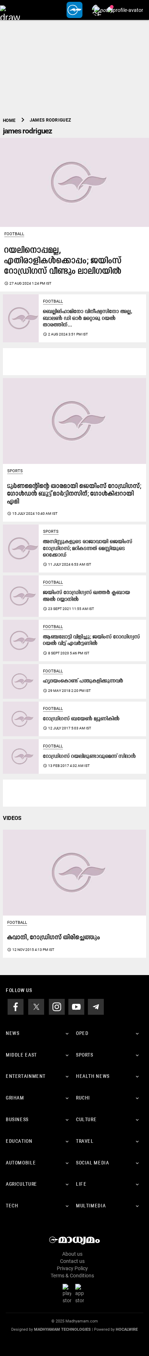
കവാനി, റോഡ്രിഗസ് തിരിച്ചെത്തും (53, 937)
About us (72, 1254)
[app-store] (81, 1293)
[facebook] (15, 1006)
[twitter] (36, 1006)
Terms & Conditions (72, 1275)
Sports (15, 471)
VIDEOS (12, 818)
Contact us (72, 1261)
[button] (10, 10)
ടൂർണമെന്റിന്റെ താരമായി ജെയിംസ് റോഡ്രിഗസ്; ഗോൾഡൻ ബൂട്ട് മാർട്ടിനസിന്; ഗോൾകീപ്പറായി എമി (74, 494)
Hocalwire (127, 1329)
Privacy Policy (72, 1268)
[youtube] (76, 1006)
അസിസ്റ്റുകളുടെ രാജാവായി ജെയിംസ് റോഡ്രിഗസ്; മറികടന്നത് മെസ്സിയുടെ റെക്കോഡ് (87, 548)
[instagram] (57, 1006)
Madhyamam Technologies (62, 1329)
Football (14, 234)
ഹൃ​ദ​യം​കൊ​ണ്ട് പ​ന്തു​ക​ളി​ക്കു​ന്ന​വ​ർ (83, 681)
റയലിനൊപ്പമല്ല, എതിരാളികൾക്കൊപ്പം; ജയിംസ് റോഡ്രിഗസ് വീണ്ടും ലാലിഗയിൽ (63, 261)
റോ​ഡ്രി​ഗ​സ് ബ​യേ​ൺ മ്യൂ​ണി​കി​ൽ (81, 719)
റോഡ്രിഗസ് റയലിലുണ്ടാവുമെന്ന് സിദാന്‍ (89, 757)
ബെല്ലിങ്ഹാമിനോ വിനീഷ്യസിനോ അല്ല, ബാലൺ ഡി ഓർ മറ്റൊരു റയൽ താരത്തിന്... (87, 318)
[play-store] (68, 1293)
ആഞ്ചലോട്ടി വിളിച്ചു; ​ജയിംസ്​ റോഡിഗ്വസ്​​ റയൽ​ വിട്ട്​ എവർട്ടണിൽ (91, 640)
